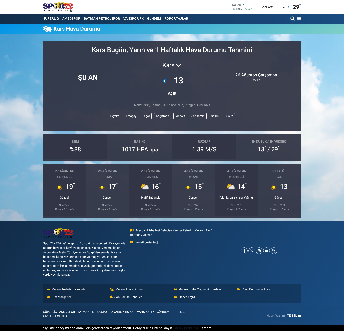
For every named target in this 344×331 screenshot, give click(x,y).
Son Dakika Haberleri (128, 297)
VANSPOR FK (133, 18)
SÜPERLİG (51, 18)
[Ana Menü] (298, 19)
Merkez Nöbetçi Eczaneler (69, 289)
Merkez (180, 116)
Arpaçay (131, 116)
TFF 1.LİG (178, 311)
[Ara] (292, 19)
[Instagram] (259, 250)
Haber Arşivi (187, 297)
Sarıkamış (198, 116)
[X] (251, 250)
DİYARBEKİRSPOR (122, 311)
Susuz (229, 116)
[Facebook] (244, 250)
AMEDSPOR (71, 18)
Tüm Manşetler (61, 297)
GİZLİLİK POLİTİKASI (56, 316)
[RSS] (274, 250)
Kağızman (162, 116)
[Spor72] (58, 7)
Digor (146, 116)
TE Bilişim (294, 315)
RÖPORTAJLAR (176, 18)
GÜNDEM (154, 18)
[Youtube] (266, 250)
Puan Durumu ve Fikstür (257, 289)
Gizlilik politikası (186, 328)
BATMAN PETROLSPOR (102, 18)
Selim (215, 116)
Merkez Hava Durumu (130, 289)
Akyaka (114, 116)
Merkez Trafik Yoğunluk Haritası (199, 289)
